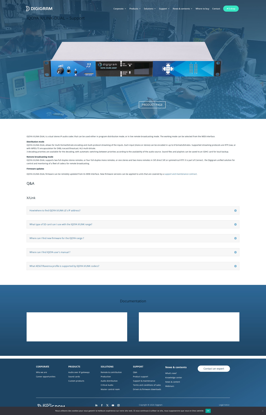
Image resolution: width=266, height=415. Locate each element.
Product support (140, 376)
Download (76, 332)
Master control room (110, 389)
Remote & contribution (111, 372)
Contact (216, 8)
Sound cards (74, 376)
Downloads (117, 105)
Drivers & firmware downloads (147, 389)
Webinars (169, 386)
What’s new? (171, 373)
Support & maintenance (144, 381)
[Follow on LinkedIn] (96, 405)
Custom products (76, 381)
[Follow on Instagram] (118, 405)
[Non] (262, 410)
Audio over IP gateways (79, 372)
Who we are (41, 372)
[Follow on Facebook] (102, 405)
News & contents (181, 8)
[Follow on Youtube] (113, 405)
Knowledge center (173, 377)
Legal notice (224, 404)
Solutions (148, 8)
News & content (172, 381)
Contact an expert (214, 368)
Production (106, 376)
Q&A (135, 372)
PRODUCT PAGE (152, 105)
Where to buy (202, 8)
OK (208, 411)
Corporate (118, 8)
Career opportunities (45, 376)
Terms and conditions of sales (147, 385)
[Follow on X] (107, 405)
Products (133, 8)
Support (163, 8)
